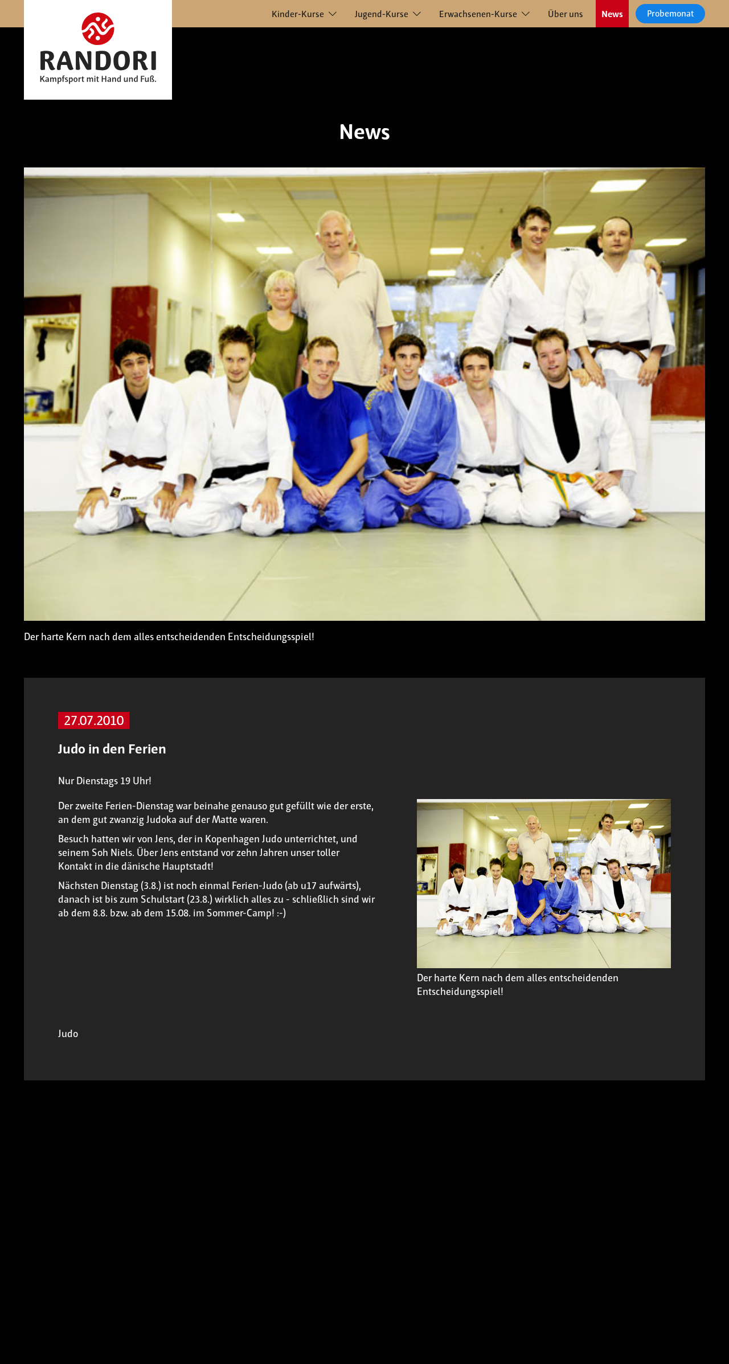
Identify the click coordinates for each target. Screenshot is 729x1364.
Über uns (565, 14)
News (612, 14)
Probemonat (670, 13)
